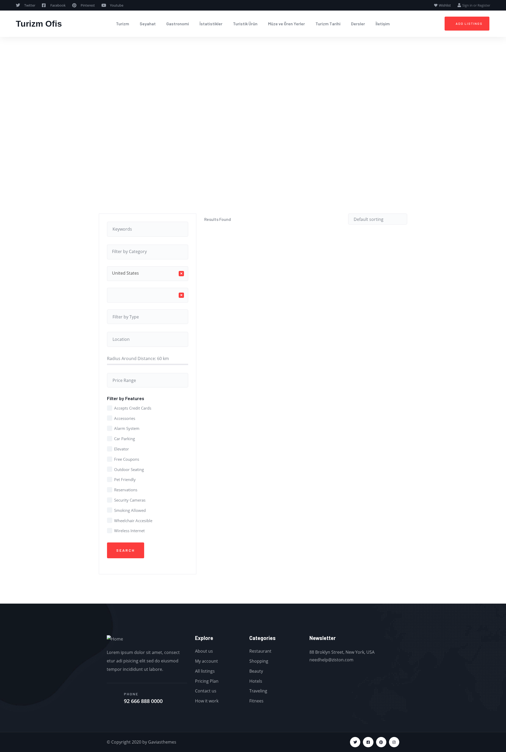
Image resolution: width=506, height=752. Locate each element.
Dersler (358, 23)
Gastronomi (177, 23)
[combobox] (147, 252)
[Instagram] (394, 742)
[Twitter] (355, 742)
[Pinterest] (381, 742)
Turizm (122, 23)
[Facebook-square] (368, 742)
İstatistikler (211, 23)
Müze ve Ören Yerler (286, 23)
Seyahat (148, 23)
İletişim (383, 23)
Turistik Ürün (245, 23)
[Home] (115, 639)
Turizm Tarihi (327, 23)
